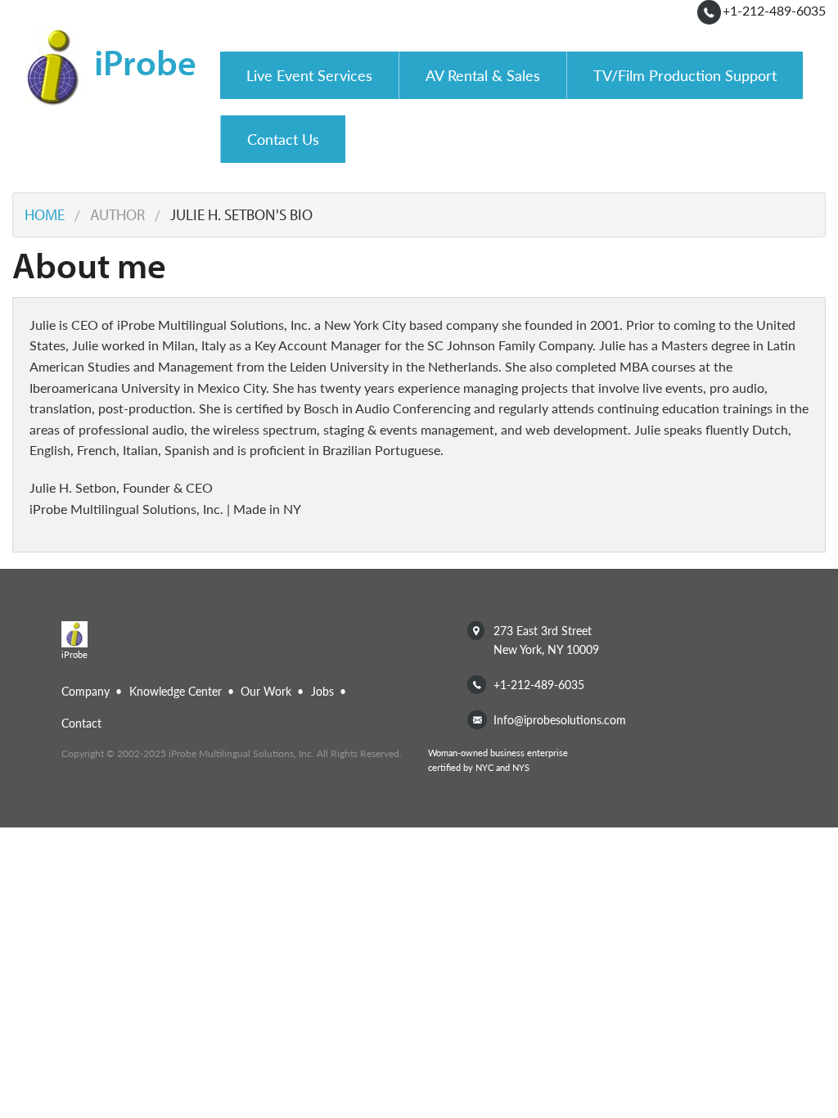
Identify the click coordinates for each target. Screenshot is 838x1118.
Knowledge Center (175, 691)
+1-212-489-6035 (774, 10)
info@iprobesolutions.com (559, 719)
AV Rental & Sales (483, 75)
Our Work (266, 691)
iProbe (145, 60)
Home (45, 214)
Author (117, 214)
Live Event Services (309, 75)
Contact (81, 723)
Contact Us (283, 138)
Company (85, 691)
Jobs (322, 691)
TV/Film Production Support (685, 75)
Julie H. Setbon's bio (241, 214)
